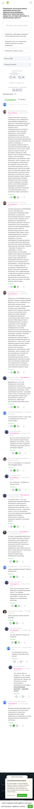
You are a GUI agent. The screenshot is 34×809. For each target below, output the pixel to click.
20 (9, 426)
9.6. (20, 382)
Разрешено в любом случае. (14, 51)
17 (8, 470)
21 (10, 453)
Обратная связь (17, 777)
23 (9, 407)
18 (8, 526)
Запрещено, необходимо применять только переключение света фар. (16, 35)
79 (8, 197)
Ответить (11, 194)
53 (9, 287)
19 (10, 490)
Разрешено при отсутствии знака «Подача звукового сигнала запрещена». (15, 43)
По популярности (10, 99)
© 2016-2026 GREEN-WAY (17, 800)
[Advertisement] (17, 750)
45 (9, 372)
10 (20, 197)
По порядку (22, 99)
